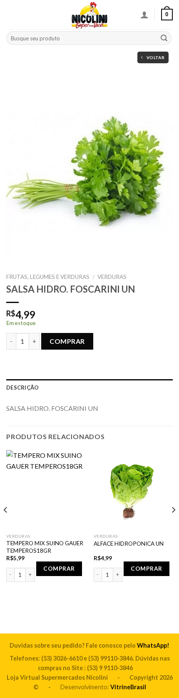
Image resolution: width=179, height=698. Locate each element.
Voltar (155, 57)
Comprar (67, 341)
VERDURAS (112, 276)
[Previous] (6, 526)
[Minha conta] (144, 14)
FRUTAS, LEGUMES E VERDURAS (48, 276)
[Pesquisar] (164, 38)
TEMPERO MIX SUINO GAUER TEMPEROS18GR (44, 547)
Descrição (22, 387)
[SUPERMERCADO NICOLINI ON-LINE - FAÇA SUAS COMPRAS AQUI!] (89, 14)
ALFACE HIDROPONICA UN (129, 543)
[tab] (89, 387)
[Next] (173, 526)
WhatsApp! (153, 645)
